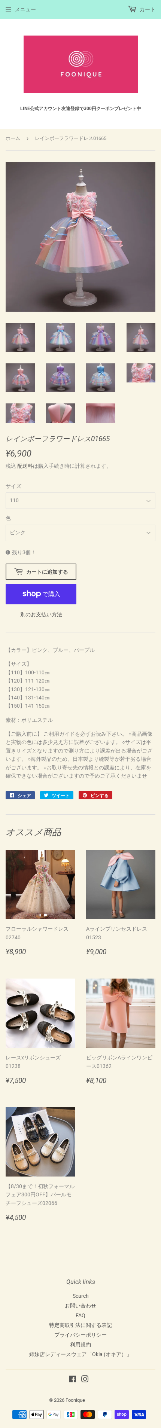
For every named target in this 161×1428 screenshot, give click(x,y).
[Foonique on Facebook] (72, 1380)
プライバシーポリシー (80, 1335)
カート (147, 9)
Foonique (75, 1400)
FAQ (80, 1315)
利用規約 (80, 1345)
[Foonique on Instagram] (85, 1380)
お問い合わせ (80, 1306)
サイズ (13, 486)
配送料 (25, 466)
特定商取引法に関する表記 (80, 1325)
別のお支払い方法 (41, 614)
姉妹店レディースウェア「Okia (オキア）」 (80, 1354)
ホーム (13, 138)
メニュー (25, 9)
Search (81, 1296)
